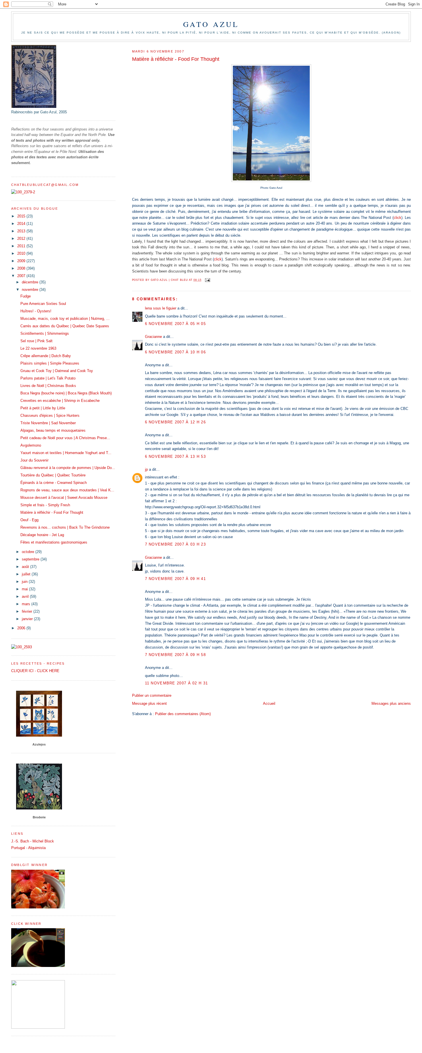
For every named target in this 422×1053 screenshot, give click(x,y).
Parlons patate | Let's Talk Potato (48, 378)
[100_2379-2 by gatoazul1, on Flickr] (23, 192)
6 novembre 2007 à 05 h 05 (175, 324)
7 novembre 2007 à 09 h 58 (175, 655)
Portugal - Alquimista (28, 848)
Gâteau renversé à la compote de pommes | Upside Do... (67, 468)
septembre (31, 559)
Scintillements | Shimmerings (44, 333)
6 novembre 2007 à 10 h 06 (175, 352)
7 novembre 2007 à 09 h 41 (175, 579)
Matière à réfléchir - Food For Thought (51, 512)
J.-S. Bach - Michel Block (32, 841)
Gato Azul (211, 24)
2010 (21, 253)
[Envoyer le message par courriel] (207, 280)
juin (25, 581)
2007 (21, 276)
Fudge (25, 296)
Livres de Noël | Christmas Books (48, 386)
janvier (28, 619)
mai (25, 589)
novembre (30, 289)
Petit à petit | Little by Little (42, 408)
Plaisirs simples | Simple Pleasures (49, 363)
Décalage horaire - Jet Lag (42, 535)
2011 (21, 246)
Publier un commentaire (151, 695)
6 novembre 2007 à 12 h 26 (175, 422)
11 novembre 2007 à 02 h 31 (176, 683)
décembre (30, 282)
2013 (21, 231)
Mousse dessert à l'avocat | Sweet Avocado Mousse (63, 497)
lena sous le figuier (160, 308)
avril (26, 596)
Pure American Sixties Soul (43, 303)
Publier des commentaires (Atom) (183, 714)
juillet (27, 574)
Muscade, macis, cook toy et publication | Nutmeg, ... (65, 318)
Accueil (269, 703)
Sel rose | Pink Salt (36, 341)
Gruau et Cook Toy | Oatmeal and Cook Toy (56, 371)
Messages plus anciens (391, 703)
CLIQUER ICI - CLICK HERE (35, 671)
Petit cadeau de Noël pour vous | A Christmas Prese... (65, 438)
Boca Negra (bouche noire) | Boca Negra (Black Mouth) (66, 393)
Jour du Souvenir (34, 460)
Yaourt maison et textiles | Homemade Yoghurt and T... (65, 453)
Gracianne (153, 336)
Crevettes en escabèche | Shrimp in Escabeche (60, 400)
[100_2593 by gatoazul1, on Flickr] (21, 647)
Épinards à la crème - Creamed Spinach (53, 482)
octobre (28, 552)
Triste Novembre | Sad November (48, 423)
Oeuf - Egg (29, 520)
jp (146, 469)
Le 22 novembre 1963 (38, 348)
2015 (21, 216)
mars (26, 604)
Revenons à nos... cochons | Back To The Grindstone (65, 527)
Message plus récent (149, 703)
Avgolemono (30, 445)
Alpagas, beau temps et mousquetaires (53, 430)
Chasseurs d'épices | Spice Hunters (50, 415)
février (27, 611)
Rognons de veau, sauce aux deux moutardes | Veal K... (67, 490)
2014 (21, 223)
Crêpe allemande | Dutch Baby (45, 356)
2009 (21, 261)
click (397, 217)
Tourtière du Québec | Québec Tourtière (53, 475)
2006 (21, 628)
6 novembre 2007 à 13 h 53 (175, 456)
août (26, 567)
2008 (21, 268)
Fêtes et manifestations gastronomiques (53, 542)
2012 (21, 238)
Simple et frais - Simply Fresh (45, 505)
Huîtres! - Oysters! (35, 311)
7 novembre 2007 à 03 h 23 (175, 544)
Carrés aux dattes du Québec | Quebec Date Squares (64, 326)
